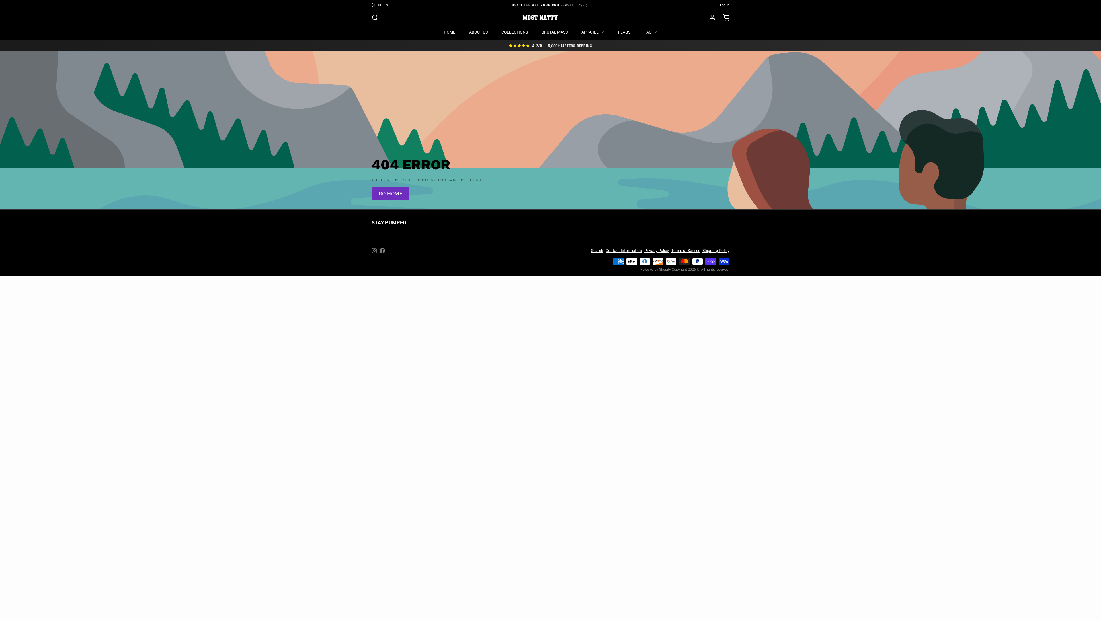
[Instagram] (374, 250)
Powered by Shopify (655, 270)
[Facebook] (382, 250)
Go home (390, 194)
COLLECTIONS (514, 32)
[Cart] (723, 17)
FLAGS (624, 32)
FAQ (648, 32)
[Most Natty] (540, 17)
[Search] (375, 17)
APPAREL (590, 32)
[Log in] (710, 17)
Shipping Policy (715, 250)
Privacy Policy (656, 250)
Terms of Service (685, 250)
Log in (724, 5)
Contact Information (624, 250)
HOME (449, 32)
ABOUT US (478, 32)
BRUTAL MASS (555, 32)
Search (597, 250)
